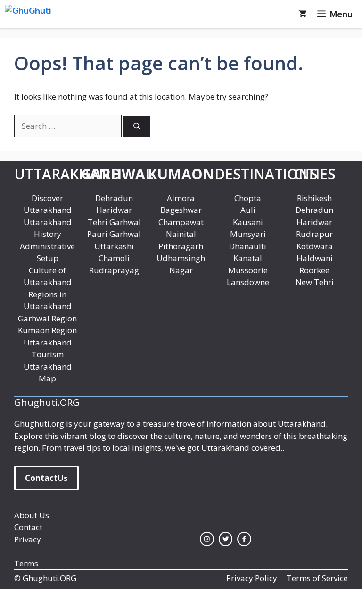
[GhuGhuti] (48, 14)
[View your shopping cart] (302, 14)
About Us (31, 515)
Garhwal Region (47, 318)
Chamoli (114, 257)
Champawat (181, 222)
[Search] (136, 126)
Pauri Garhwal (114, 233)
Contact (28, 527)
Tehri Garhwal (114, 222)
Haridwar (114, 209)
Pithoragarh (180, 246)
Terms (26, 563)
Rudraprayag (114, 270)
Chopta (247, 198)
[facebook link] (244, 539)
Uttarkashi (114, 246)
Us (46, 477)
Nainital (181, 233)
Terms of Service (317, 577)
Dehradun (114, 198)
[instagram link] (207, 539)
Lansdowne (248, 282)
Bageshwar (181, 209)
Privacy (27, 539)
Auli (247, 209)
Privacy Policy (251, 577)
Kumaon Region (47, 330)
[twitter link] (226, 539)
